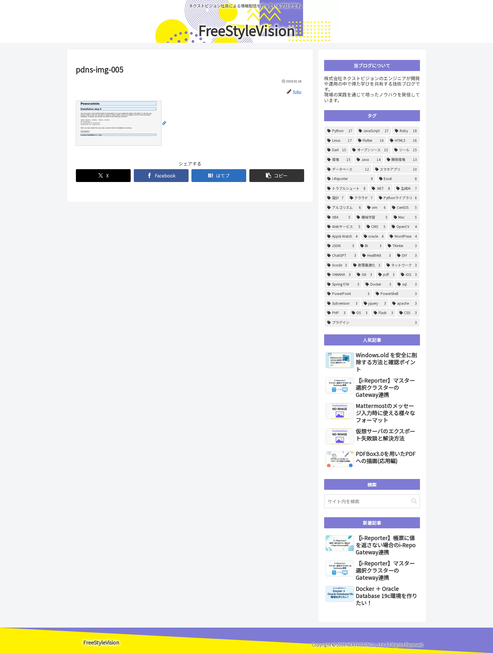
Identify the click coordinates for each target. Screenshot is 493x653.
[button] (276, 175)
